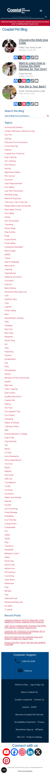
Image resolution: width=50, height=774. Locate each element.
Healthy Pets (11, 299)
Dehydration (10, 370)
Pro (6, 531)
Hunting (8, 490)
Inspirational (10, 273)
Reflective (9, 583)
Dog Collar (9, 438)
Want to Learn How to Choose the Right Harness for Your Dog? (33, 66)
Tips (6, 595)
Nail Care (9, 385)
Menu (41, 10)
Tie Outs (8, 464)
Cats (6, 348)
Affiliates (39, 729)
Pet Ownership (12, 221)
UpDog (8, 138)
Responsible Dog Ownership (18, 206)
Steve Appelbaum (13, 460)
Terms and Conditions (25, 771)
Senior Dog (10, 340)
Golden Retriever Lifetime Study (20, 131)
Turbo (7, 486)
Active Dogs (10, 228)
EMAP (34, 707)
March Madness (12, 262)
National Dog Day (13, 198)
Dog (6, 587)
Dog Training (11, 157)
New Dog (9, 333)
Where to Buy (21, 685)
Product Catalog (34, 737)
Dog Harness (10, 441)
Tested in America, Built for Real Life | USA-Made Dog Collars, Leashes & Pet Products (24, 621)
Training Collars (12, 426)
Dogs (7, 236)
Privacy (41, 722)
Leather (8, 307)
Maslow (8, 471)
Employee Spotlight (14, 247)
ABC (6, 430)
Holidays (8, 325)
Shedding (9, 516)
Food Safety (10, 243)
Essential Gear (11, 598)
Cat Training (10, 161)
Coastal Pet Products (14, 153)
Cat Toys (8, 408)
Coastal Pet (10, 400)
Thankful (9, 546)
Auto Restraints (12, 456)
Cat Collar (9, 475)
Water (7, 535)
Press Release (11, 512)
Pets (7, 367)
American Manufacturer (16, 292)
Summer (9, 180)
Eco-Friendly (10, 520)
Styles (7, 538)
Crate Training (11, 389)
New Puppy (10, 251)
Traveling (9, 224)
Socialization (10, 359)
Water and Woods (13, 497)
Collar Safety (10, 310)
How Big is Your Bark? (32, 86)
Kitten (7, 449)
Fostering (9, 352)
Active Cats (10, 565)
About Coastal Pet (29, 692)
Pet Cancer (10, 176)
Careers (8, 355)
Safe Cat (8, 479)
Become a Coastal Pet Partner (29, 714)
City (6, 363)
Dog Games (10, 232)
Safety (7, 254)
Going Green (11, 524)
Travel (7, 258)
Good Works (10, 239)
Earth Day (9, 561)
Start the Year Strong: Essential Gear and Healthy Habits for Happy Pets (23, 638)
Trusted (8, 609)
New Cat (8, 329)
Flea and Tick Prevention (16, 142)
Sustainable (10, 527)
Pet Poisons (10, 165)
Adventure (10, 568)
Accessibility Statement (25, 722)
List (6, 344)
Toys (7, 303)
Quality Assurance (13, 396)
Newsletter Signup (24, 729)
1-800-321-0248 (28, 661)
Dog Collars (10, 393)
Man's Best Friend (13, 210)
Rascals (8, 501)
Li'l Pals (8, 452)
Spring (8, 168)
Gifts (7, 322)
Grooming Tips (11, 146)
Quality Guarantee (23, 700)
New (7, 314)
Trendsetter (10, 482)
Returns (21, 737)
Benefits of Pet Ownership (17, 378)
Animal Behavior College (16, 434)
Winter (8, 374)
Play (7, 542)
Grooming (9, 576)
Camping (9, 419)
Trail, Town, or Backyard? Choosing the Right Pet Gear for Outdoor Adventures (25, 627)
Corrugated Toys (12, 411)
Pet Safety (9, 213)
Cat (6, 445)
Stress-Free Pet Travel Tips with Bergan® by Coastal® (25, 644)
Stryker (8, 505)
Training (8, 269)
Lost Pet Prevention (14, 191)
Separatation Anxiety (14, 318)
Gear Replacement (13, 183)
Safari (7, 557)
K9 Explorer (10, 572)
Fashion (8, 150)
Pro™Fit (8, 135)
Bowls (7, 467)
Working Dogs (11, 195)
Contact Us (39, 700)
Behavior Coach (12, 553)
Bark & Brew (10, 288)
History (8, 404)
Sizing (7, 217)
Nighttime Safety (12, 172)
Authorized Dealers (14, 127)
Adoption (9, 337)
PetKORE (9, 550)
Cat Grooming (11, 509)
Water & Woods (12, 423)
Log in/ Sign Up (37, 685)
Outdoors (9, 494)
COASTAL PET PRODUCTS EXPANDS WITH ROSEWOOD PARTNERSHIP (25, 632)
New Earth (10, 266)
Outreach (9, 281)
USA (6, 295)
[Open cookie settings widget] (4, 770)
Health (8, 381)
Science (8, 284)
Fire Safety (9, 187)
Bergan (8, 591)
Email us (28, 671)
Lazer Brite (10, 580)
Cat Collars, (10, 415)
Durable (8, 606)
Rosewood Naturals (14, 602)
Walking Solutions (13, 277)
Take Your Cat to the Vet (16, 202)
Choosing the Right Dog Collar (33, 41)
